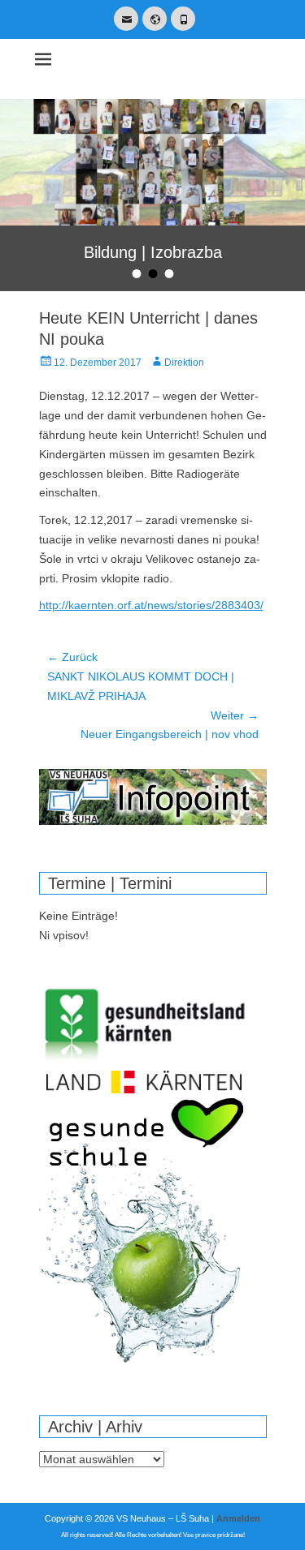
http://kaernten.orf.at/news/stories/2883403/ (151, 605)
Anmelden (238, 1518)
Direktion (184, 362)
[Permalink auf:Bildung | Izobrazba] (152, 162)
